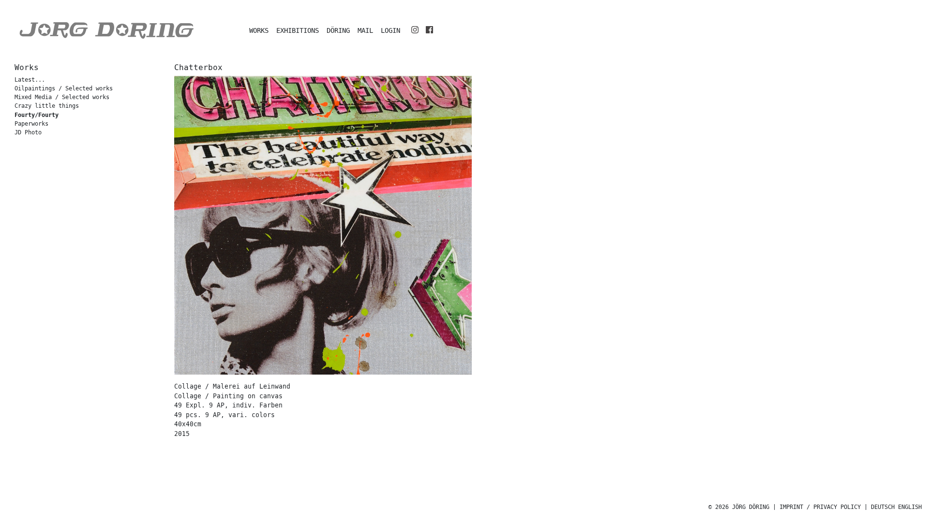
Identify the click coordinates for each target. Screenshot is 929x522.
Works (259, 31)
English (910, 507)
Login (390, 31)
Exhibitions (297, 31)
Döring (338, 31)
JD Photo (28, 133)
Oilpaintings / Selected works (64, 89)
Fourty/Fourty (37, 115)
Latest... (30, 80)
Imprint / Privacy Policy (820, 507)
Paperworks (31, 124)
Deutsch (883, 507)
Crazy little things (47, 106)
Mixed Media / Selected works (62, 97)
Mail (365, 31)
